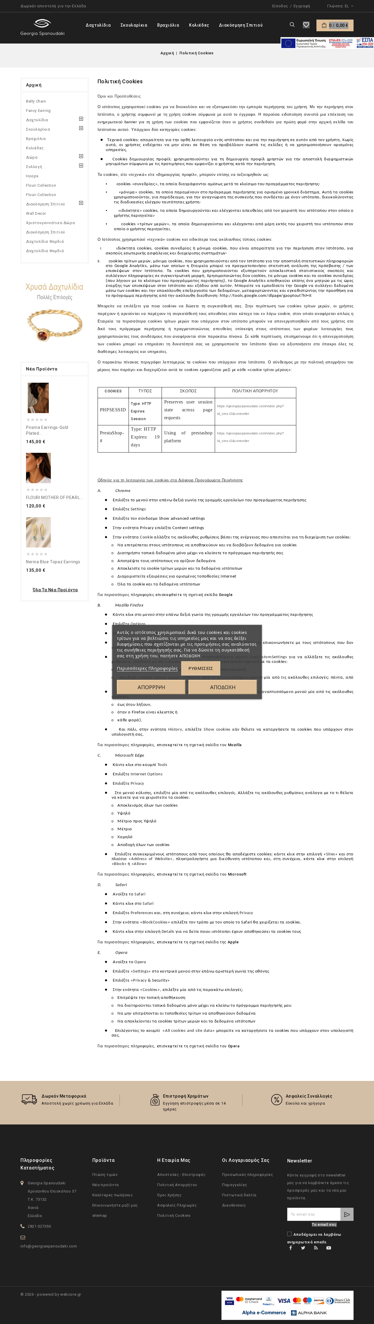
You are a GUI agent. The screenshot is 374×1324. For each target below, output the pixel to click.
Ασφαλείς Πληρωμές (177, 1205)
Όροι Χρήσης (169, 1195)
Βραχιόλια (168, 25)
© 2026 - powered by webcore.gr (50, 1294)
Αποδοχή (223, 687)
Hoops (32, 176)
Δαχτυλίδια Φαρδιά (45, 241)
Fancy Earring (38, 110)
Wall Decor (36, 213)
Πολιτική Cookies (174, 1215)
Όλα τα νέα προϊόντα (55, 590)
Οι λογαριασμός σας (246, 1160)
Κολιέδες (199, 25)
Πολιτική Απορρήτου (177, 1185)
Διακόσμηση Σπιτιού (241, 25)
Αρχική (34, 85)
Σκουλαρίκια (134, 25)
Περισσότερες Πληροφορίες (147, 668)
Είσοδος (280, 6)
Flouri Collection (41, 185)
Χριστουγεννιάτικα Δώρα (50, 223)
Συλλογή (34, 166)
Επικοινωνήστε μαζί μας (115, 1205)
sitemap (99, 1215)
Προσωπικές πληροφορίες (247, 1174)
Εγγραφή (302, 6)
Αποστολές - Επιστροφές (181, 1174)
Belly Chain (36, 101)
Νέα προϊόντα (105, 1185)
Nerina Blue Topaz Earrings (53, 561)
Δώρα (31, 157)
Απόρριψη (151, 687)
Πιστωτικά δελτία (239, 1195)
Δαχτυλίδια (98, 25)
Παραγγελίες (234, 1185)
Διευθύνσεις (234, 1205)
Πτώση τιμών (105, 1174)
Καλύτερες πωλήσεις (112, 1195)
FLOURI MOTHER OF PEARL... (54, 497)
